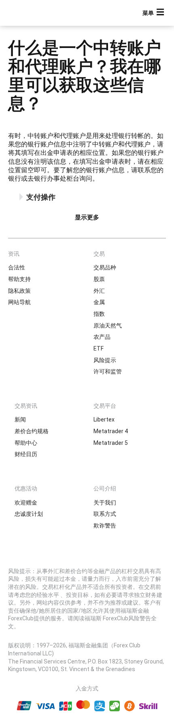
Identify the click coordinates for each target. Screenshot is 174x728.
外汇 (99, 291)
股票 (99, 279)
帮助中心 (26, 443)
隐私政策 (19, 291)
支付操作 (40, 197)
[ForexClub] (34, 12)
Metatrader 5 (110, 443)
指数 (99, 314)
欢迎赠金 (26, 502)
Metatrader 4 (110, 431)
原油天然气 (107, 325)
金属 (99, 302)
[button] (154, 13)
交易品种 (104, 267)
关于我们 (104, 502)
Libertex (104, 419)
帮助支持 (19, 279)
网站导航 (19, 302)
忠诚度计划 (29, 514)
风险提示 (104, 360)
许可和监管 (107, 371)
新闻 (20, 419)
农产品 (101, 337)
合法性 (16, 267)
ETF (98, 348)
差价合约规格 (32, 431)
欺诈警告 (104, 525)
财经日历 (26, 454)
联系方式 (104, 514)
